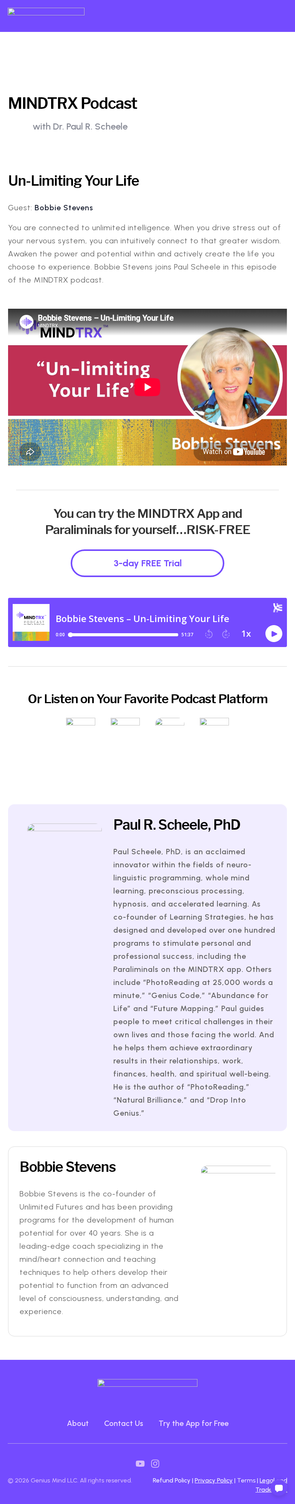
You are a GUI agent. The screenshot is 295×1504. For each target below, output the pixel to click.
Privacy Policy (214, 1480)
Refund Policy (172, 1480)
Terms (247, 1480)
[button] (278, 1487)
